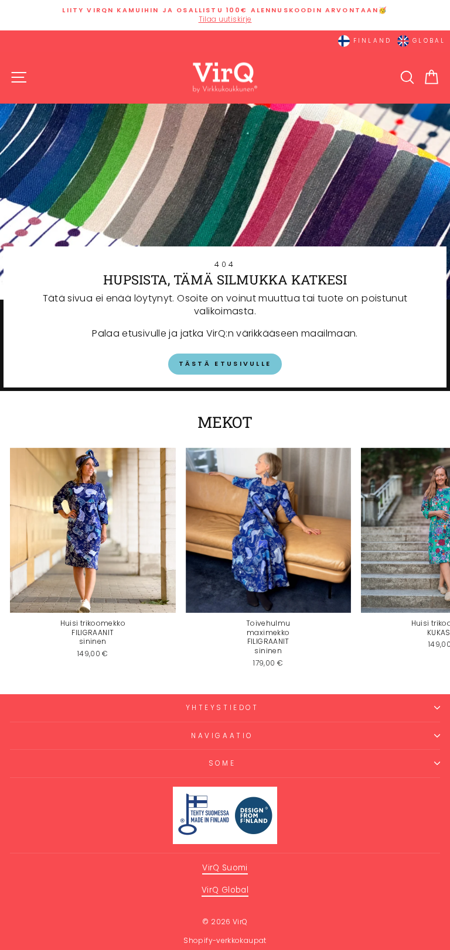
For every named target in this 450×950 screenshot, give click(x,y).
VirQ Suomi (225, 867)
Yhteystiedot (222, 707)
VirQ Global (225, 890)
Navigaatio (222, 735)
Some (222, 763)
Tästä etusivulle (225, 363)
